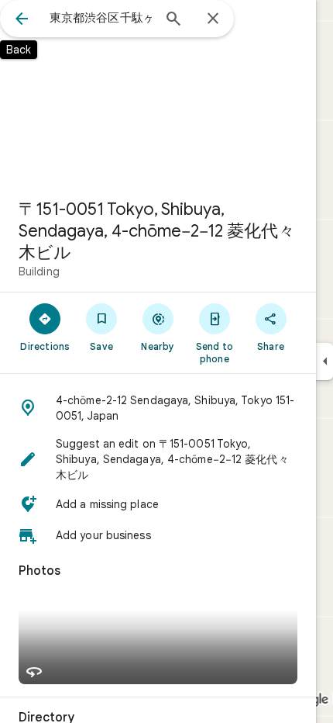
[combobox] (101, 18)
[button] (158, 408)
